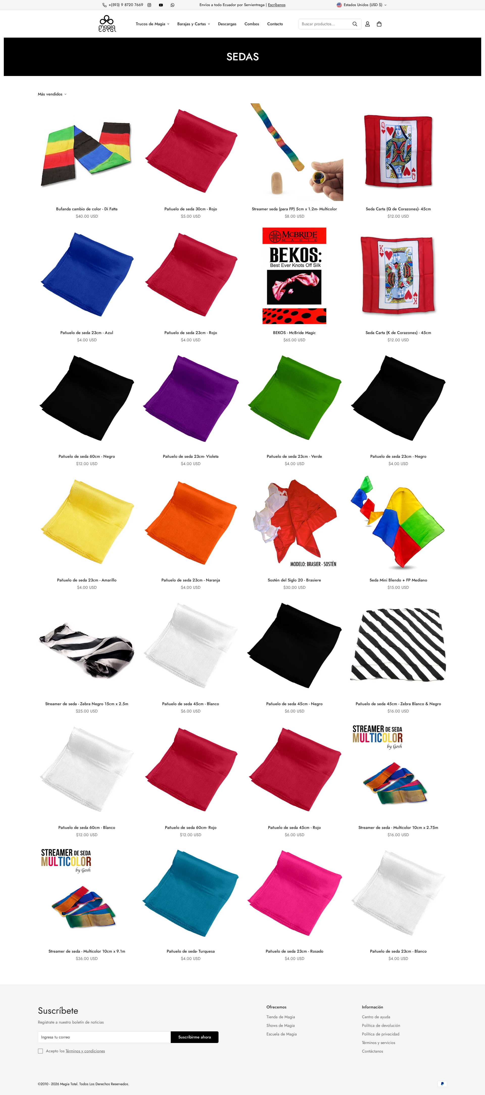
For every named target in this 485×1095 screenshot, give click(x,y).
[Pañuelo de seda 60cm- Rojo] (190, 771)
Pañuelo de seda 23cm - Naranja (190, 580)
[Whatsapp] (173, 5)
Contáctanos (372, 1051)
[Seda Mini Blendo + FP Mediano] (398, 523)
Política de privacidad (380, 1034)
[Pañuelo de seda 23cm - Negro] (398, 399)
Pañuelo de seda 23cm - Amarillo (86, 580)
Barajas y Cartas (191, 24)
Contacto (275, 24)
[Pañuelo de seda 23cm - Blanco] (398, 894)
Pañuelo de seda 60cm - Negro (87, 456)
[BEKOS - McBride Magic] (294, 276)
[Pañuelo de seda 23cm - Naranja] (190, 523)
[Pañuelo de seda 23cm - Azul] (87, 276)
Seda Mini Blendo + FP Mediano (398, 580)
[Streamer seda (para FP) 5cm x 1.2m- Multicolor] (294, 152)
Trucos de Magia (150, 24)
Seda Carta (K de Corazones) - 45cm (398, 333)
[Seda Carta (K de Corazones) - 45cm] (398, 276)
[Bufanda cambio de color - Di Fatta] (87, 152)
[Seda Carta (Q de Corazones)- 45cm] (398, 152)
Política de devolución (381, 1025)
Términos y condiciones (85, 1051)
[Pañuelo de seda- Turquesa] (190, 894)
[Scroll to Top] (475, 1067)
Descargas (227, 24)
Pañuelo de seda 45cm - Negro (294, 704)
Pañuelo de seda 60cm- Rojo (190, 827)
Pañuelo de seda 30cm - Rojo (190, 209)
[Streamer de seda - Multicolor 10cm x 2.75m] (398, 771)
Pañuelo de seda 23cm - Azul (86, 333)
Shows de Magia (280, 1025)
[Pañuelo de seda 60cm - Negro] (87, 399)
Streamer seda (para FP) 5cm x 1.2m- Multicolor (294, 209)
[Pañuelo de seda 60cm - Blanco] (87, 771)
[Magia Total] (107, 24)
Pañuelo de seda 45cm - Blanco (190, 704)
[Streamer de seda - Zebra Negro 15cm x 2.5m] (87, 647)
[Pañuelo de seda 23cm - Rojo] (190, 276)
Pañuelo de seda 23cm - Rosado (294, 951)
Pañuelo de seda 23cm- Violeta (191, 456)
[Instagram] (149, 5)
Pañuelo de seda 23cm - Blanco (398, 951)
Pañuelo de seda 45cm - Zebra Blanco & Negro (398, 704)
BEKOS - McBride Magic (294, 333)
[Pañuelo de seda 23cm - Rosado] (294, 894)
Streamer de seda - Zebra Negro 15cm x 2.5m (86, 704)
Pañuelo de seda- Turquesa (191, 951)
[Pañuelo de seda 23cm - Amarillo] (87, 523)
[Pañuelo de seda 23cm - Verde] (294, 399)
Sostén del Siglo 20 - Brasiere (294, 580)
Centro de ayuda (376, 1017)
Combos (252, 24)
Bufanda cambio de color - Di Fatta (86, 209)
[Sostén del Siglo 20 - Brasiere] (294, 523)
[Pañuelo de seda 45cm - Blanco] (190, 647)
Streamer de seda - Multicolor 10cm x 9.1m (86, 951)
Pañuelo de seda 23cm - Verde (294, 456)
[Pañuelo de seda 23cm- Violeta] (190, 399)
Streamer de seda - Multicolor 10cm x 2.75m (398, 827)
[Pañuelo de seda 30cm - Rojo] (190, 152)
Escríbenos (276, 5)
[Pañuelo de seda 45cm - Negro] (294, 647)
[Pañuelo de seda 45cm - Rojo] (294, 771)
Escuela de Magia (281, 1034)
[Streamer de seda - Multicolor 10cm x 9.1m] (87, 894)
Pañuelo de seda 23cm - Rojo (190, 333)
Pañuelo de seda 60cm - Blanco (86, 827)
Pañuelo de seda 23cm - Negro (398, 456)
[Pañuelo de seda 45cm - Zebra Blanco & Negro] (398, 647)
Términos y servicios (378, 1043)
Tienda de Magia (280, 1017)
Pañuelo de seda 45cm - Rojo (294, 827)
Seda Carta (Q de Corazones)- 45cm (398, 209)
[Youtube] (161, 5)
